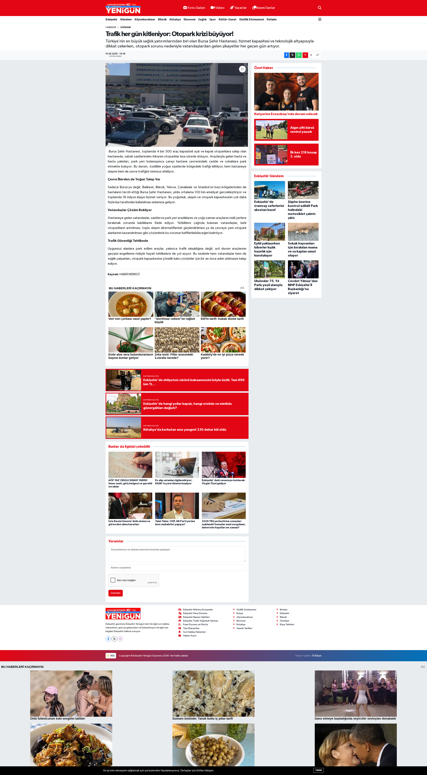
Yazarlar (240, 8)
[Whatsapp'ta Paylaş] (299, 55)
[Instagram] (120, 639)
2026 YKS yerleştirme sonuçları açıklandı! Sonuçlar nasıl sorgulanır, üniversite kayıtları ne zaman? (224, 524)
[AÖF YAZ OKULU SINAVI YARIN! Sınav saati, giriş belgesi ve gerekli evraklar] (130, 464)
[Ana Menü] (319, 19)
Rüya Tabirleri (287, 624)
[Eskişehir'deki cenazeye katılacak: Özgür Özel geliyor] (224, 464)
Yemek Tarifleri (244, 628)
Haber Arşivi (189, 635)
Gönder (116, 593)
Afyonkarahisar (144, 19)
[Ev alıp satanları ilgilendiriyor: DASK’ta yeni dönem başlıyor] (177, 464)
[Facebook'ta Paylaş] (286, 55)
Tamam (318, 770)
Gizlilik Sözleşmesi (251, 19)
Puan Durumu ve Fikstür (195, 624)
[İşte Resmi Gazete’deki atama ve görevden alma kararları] (130, 505)
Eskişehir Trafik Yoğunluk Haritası (200, 621)
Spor (212, 19)
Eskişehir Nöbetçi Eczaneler (198, 609)
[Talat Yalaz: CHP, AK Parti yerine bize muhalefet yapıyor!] (177, 505)
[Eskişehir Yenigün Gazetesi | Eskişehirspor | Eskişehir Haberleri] (123, 8)
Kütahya (175, 19)
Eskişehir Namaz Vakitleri (196, 617)
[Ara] (319, 8)
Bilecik (162, 19)
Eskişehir (111, 19)
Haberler (111, 27)
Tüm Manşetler (191, 628)
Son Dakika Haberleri (194, 632)
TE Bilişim (316, 655)
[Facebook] (108, 639)
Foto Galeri (196, 8)
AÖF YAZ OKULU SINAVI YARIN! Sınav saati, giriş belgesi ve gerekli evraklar (130, 483)
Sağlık (202, 19)
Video (220, 8)
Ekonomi (189, 19)
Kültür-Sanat (227, 19)
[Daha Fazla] (305, 55)
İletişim (272, 19)
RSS (112, 655)
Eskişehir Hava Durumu (195, 613)
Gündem (126, 19)
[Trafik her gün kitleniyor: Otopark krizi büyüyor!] (177, 105)
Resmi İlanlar (265, 8)
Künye (240, 613)
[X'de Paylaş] (292, 55)
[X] (114, 639)
